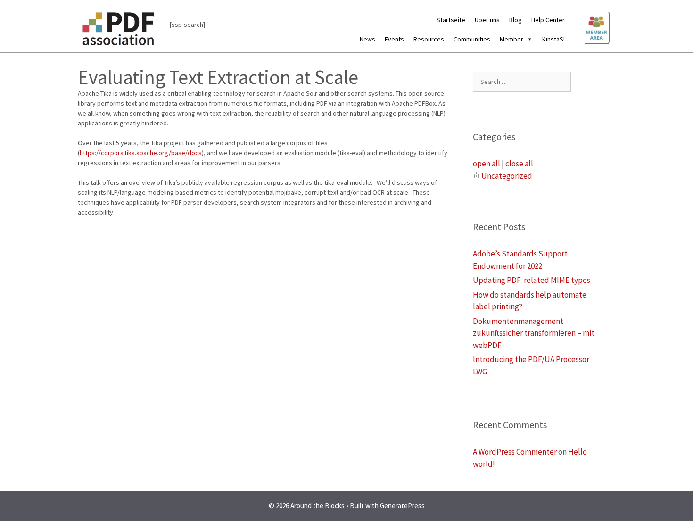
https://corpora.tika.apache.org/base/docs (141, 153)
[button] (528, 39)
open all (486, 163)
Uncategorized (506, 176)
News (367, 39)
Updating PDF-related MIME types (531, 280)
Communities (472, 39)
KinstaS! (553, 39)
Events (394, 39)
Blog (515, 20)
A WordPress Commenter (515, 452)
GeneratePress (402, 505)
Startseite (451, 20)
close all (519, 163)
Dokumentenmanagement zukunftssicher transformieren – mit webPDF (533, 333)
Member (511, 39)
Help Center (548, 20)
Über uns (487, 20)
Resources (428, 39)
